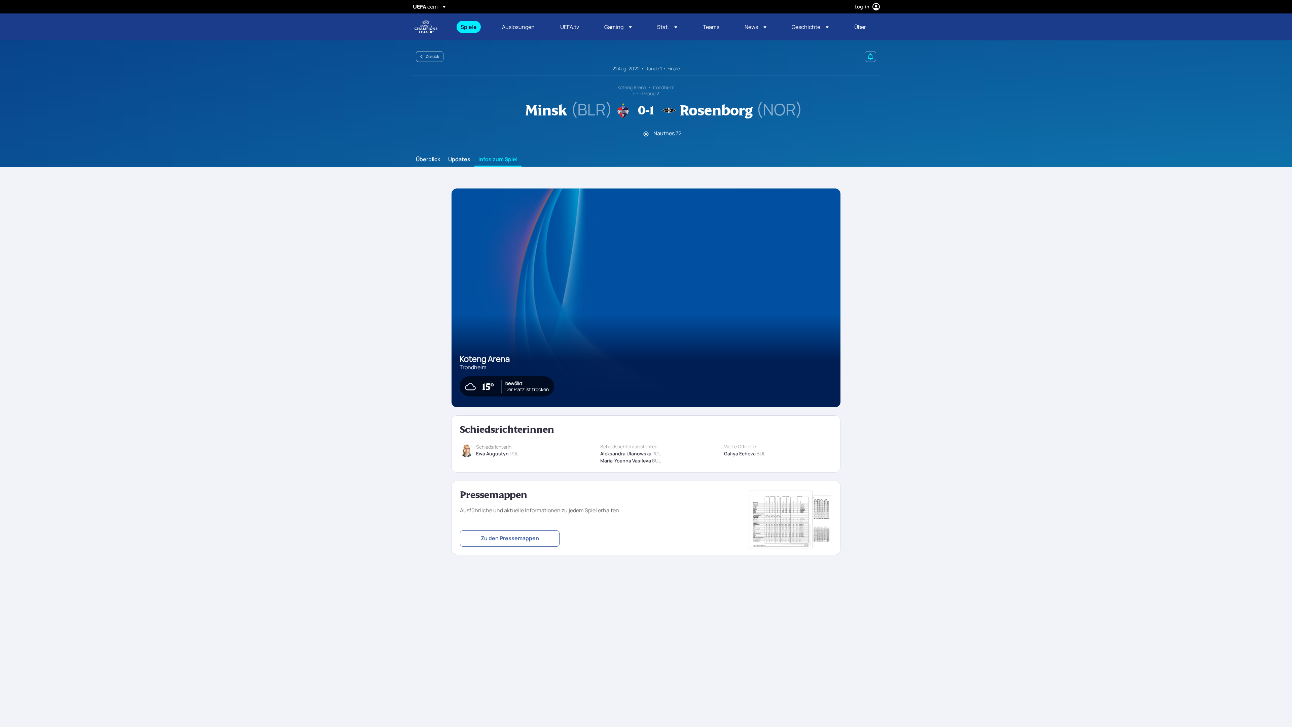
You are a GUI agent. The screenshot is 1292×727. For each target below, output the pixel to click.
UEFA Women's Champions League (426, 27)
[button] (618, 27)
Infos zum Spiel (497, 160)
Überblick (428, 160)
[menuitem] (473, 27)
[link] (468, 27)
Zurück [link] (432, 56)
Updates (459, 160)
